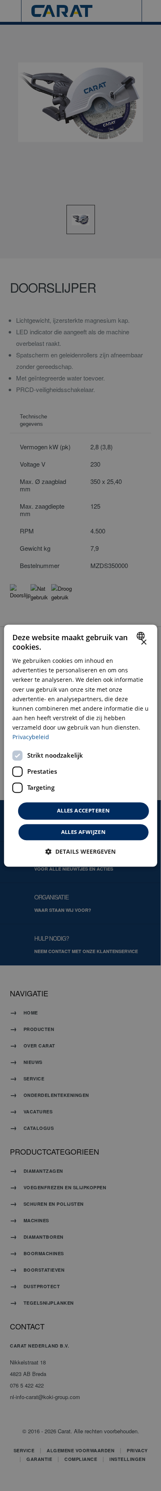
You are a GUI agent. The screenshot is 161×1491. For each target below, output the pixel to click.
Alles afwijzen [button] (83, 832)
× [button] (143, 642)
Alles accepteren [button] (83, 811)
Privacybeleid (30, 737)
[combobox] (141, 636)
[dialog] (80, 745)
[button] (80, 851)
